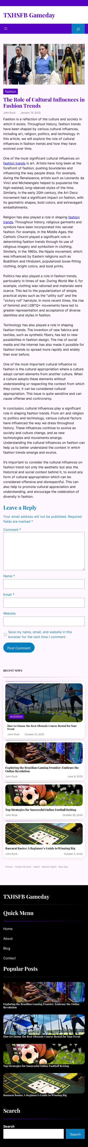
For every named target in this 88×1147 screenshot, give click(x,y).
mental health (49, 867)
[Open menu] (5, 28)
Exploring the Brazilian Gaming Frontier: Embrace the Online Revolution (42, 769)
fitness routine (23, 867)
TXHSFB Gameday (29, 15)
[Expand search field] (78, 29)
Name (9, 576)
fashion (10, 91)
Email (8, 594)
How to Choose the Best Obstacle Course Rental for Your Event (42, 727)
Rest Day (63, 867)
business (16, 716)
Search (9, 1126)
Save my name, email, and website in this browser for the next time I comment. (40, 634)
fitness (9, 867)
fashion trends (14, 163)
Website (9, 613)
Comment (12, 530)
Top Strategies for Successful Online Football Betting (40, 809)
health (36, 867)
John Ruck (9, 112)
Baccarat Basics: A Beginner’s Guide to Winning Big (40, 848)
